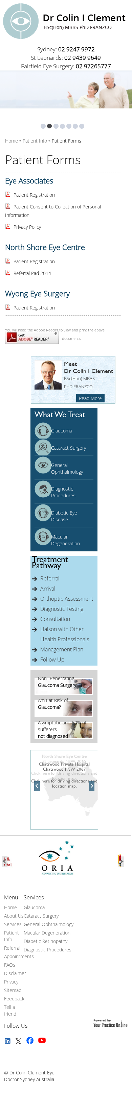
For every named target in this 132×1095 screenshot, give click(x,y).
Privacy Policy (27, 227)
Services (13, 924)
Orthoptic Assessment (66, 598)
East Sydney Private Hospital (64, 756)
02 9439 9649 (82, 57)
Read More (90, 398)
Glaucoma (61, 430)
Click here (40, 780)
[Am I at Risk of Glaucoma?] (64, 715)
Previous (37, 786)
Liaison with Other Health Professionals (64, 634)
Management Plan (61, 649)
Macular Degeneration (65, 540)
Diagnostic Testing (61, 609)
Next (91, 786)
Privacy (11, 981)
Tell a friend (10, 1010)
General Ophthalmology (67, 468)
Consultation (55, 619)
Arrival (48, 588)
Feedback (14, 998)
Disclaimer (15, 973)
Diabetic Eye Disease (64, 516)
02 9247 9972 (76, 49)
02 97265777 (93, 66)
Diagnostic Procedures (63, 492)
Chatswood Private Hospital (64, 764)
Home (10, 907)
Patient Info (11, 936)
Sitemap (12, 990)
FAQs (9, 965)
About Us (14, 916)
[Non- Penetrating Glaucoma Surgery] (64, 693)
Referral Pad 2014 (32, 273)
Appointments (19, 956)
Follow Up (52, 659)
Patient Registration (34, 195)
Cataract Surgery (68, 448)
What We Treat (60, 414)
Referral (50, 578)
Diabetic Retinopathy (45, 941)
